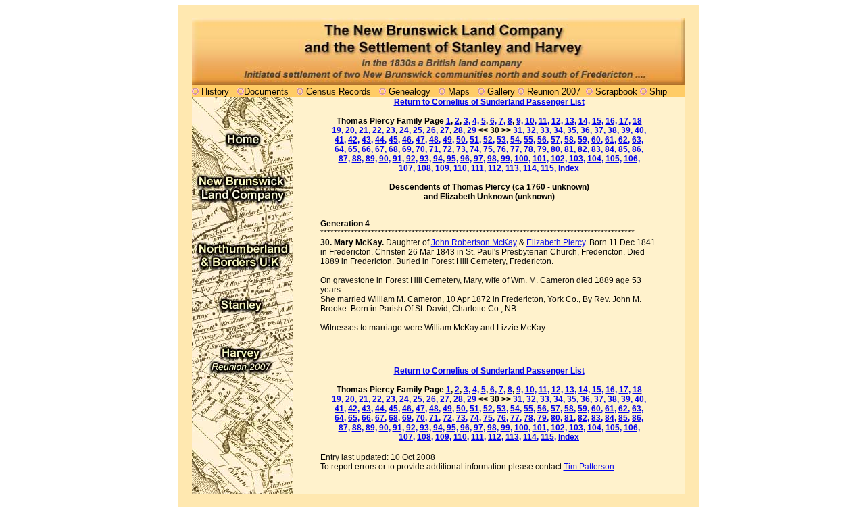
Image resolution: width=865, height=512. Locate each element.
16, (611, 121)
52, (489, 140)
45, (394, 140)
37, (600, 130)
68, (394, 149)
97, (479, 158)
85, (624, 149)
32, (532, 130)
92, (412, 158)
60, (597, 140)
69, (408, 149)
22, (378, 130)
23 (390, 130)
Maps (459, 91)
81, (570, 149)
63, (637, 140)
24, (405, 130)
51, (475, 140)
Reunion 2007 (555, 91)
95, (452, 158)
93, (425, 158)
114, (531, 168)
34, (559, 130)
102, (559, 158)
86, (637, 149)
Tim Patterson (589, 466)
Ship (658, 91)
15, (597, 121)
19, (337, 130)
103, (577, 158)
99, (506, 158)
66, (367, 149)
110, (461, 168)
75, (489, 149)
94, (439, 158)
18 (637, 121)
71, (435, 149)
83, (597, 149)
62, (624, 140)
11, (544, 121)
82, (583, 149)
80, (556, 149)
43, (367, 140)
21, (364, 130)
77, (516, 149)
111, (478, 168)
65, (354, 149)
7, (502, 121)
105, (614, 158)
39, (627, 130)
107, (407, 168)
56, (543, 140)
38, (613, 130)
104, (595, 158)
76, (502, 149)
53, (502, 140)
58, (570, 140)
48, (435, 140)
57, (556, 140)
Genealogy (409, 91)
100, (522, 158)
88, (358, 158)
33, (545, 130)
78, (529, 149)
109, (443, 168)
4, (475, 121)
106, (632, 158)
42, (354, 140)
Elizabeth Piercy (555, 242)
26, (432, 130)
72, (448, 149)
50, (462, 140)
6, (493, 121)
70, (421, 149)
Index (568, 168)
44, (381, 140)
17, (625, 121)
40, (640, 130)
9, (519, 121)
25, (418, 130)
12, (557, 121)
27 (444, 130)
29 (471, 130)
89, (371, 158)
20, (351, 130)
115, (548, 168)
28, (459, 130)
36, (586, 130)
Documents (266, 91)
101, (541, 158)
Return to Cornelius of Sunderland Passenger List (489, 102)
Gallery (500, 91)
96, (466, 158)
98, (493, 158)
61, (610, 140)
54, (516, 140)
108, (425, 168)
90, (385, 158)
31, (518, 130)
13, (570, 121)
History (215, 91)
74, (475, 149)
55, (529, 140)
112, (495, 168)
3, (467, 121)
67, (381, 149)
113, (513, 168)
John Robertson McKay (474, 242)
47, (421, 140)
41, (340, 140)
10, (531, 121)
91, (398, 158)
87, (344, 158)
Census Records (338, 91)
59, (583, 140)
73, (462, 149)
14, (584, 121)
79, (543, 149)
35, (572, 130)
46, (408, 140)
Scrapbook (616, 91)
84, (610, 149)
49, (448, 140)
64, (340, 149)
